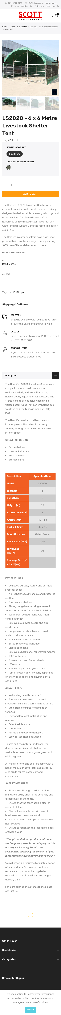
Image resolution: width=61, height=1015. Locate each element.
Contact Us (54, 6)
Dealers (40, 6)
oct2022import (17, 292)
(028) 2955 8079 (15, 3)
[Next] (55, 60)
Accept (30, 1010)
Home (16, 6)
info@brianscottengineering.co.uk (42, 3)
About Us (28, 6)
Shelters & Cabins (19, 27)
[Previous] (6, 60)
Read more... (9, 264)
